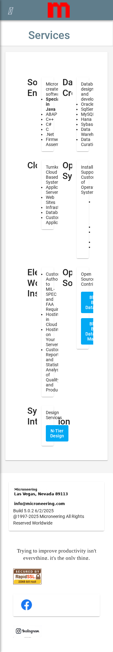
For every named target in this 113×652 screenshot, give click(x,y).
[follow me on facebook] (26, 609)
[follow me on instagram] (27, 636)
